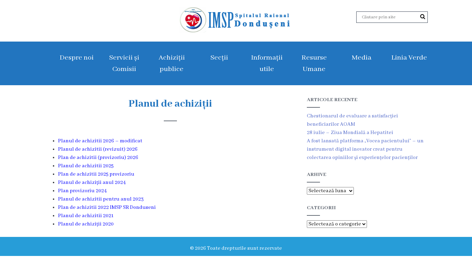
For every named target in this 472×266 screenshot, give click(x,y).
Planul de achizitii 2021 (85, 216)
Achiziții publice (172, 63)
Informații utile (267, 63)
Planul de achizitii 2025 (86, 166)
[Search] (422, 16)
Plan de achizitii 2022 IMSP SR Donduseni (107, 207)
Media (361, 57)
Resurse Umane (314, 63)
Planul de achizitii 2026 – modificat (100, 141)
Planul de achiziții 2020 (86, 224)
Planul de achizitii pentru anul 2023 (101, 199)
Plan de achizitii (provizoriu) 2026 (98, 157)
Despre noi (76, 57)
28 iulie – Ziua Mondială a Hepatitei (350, 133)
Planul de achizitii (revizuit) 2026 (98, 149)
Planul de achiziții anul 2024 (92, 182)
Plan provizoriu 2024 (82, 191)
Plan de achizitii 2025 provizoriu (96, 174)
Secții (219, 57)
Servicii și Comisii (124, 63)
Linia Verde (409, 57)
